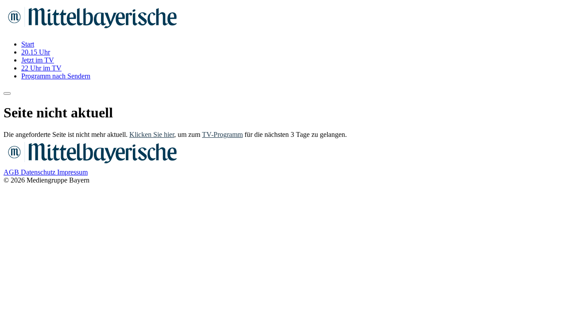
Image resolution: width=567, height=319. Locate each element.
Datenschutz (39, 172)
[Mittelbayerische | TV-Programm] (92, 29)
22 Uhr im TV (41, 68)
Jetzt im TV (37, 60)
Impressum (72, 172)
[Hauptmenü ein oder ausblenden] (7, 93)
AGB (12, 172)
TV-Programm (222, 134)
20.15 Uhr (35, 52)
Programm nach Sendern (55, 76)
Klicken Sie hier (151, 134)
